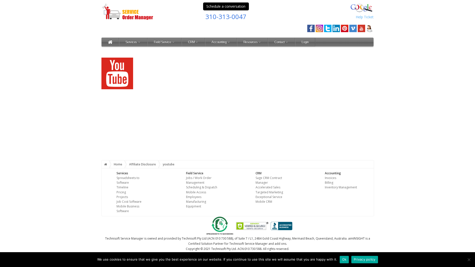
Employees (193, 197)
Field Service (162, 42)
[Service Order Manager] (110, 42)
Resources (250, 42)
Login (305, 42)
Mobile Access (196, 192)
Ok (344, 259)
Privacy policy (365, 259)
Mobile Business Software (128, 208)
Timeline (122, 187)
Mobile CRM (264, 202)
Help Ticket (365, 17)
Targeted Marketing (269, 192)
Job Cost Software (129, 202)
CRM (191, 42)
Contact (279, 42)
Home (118, 164)
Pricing (121, 192)
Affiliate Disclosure (142, 164)
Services (131, 42)
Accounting (219, 42)
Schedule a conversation (225, 6)
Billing (329, 182)
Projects (122, 197)
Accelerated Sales (268, 187)
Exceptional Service (269, 197)
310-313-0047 (225, 16)
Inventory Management (341, 187)
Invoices (330, 178)
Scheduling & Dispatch (201, 187)
